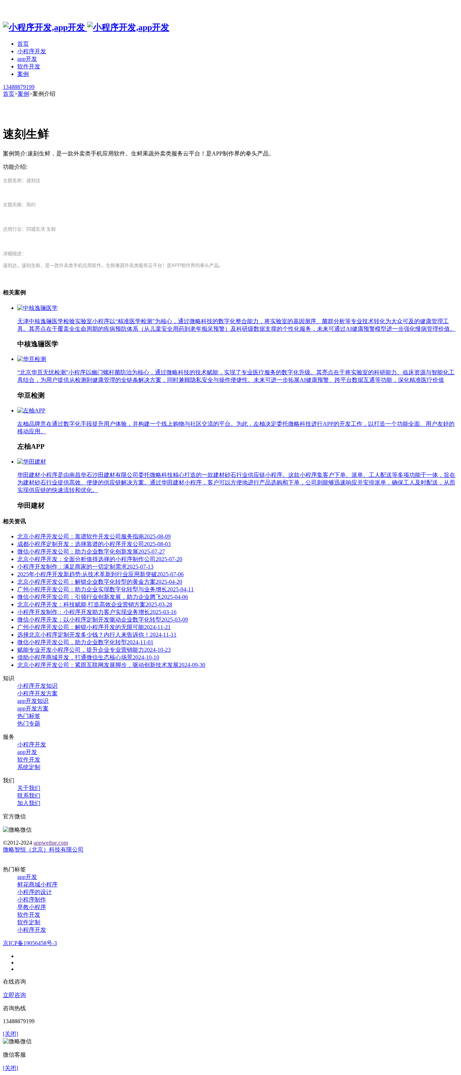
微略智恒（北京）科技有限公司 (43, 849)
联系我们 (28, 795)
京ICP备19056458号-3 (30, 943)
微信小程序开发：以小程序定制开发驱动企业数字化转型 (102, 619)
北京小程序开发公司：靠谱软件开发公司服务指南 (94, 536)
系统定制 (28, 767)
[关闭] (10, 1034)
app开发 (27, 59)
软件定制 (28, 922)
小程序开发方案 (37, 693)
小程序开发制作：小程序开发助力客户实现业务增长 (96, 612)
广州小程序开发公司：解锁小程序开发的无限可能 (94, 627)
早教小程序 (31, 907)
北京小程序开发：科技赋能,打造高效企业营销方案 (94, 604)
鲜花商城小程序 (37, 884)
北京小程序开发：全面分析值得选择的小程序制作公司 (99, 559)
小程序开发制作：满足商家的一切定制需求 (85, 567)
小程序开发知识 (37, 686)
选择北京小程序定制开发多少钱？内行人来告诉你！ (96, 635)
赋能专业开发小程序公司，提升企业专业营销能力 (94, 650)
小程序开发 (31, 51)
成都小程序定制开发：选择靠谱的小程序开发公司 (94, 544)
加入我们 (28, 803)
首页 (23, 44)
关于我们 (28, 788)
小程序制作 (31, 899)
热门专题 (28, 724)
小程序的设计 (34, 892)
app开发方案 (33, 708)
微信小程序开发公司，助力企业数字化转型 (85, 642)
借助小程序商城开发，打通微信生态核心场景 (88, 657)
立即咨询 (14, 995)
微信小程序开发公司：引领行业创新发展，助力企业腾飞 (102, 597)
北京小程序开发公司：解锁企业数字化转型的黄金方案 (99, 582)
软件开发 (28, 66)
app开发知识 (33, 701)
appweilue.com (50, 843)
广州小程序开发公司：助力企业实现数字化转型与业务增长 (105, 589)
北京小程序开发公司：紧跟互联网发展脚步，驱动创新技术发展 (111, 665)
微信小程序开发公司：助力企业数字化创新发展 (91, 551)
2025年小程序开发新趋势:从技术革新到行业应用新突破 (100, 574)
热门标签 (28, 716)
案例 (23, 74)
